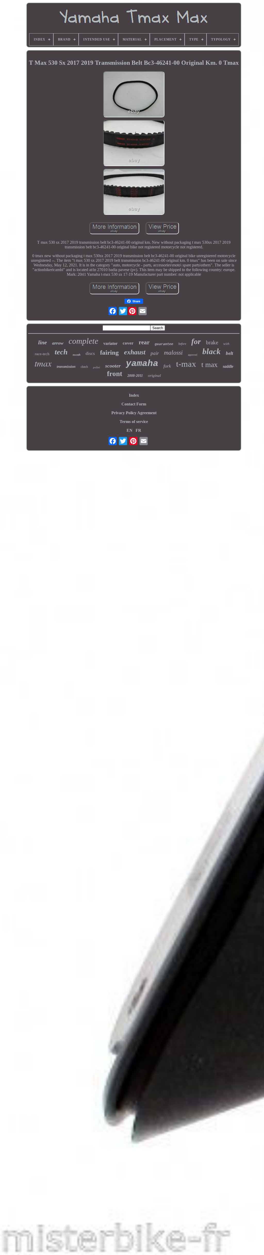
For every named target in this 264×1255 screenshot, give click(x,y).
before (182, 344)
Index (134, 395)
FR (138, 430)
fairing (109, 352)
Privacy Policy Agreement (133, 413)
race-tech (42, 354)
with (226, 344)
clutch (84, 367)
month (76, 354)
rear (144, 342)
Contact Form (133, 404)
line (42, 342)
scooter (113, 366)
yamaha (142, 363)
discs (90, 353)
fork (167, 366)
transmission (66, 367)
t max (209, 365)
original (154, 375)
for (196, 341)
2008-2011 (135, 376)
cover (128, 343)
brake (212, 342)
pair (155, 353)
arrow (57, 343)
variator (110, 343)
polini (96, 367)
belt (229, 353)
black (211, 351)
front (114, 374)
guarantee (164, 344)
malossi (173, 352)
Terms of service (134, 421)
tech (61, 352)
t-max (186, 364)
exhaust (134, 352)
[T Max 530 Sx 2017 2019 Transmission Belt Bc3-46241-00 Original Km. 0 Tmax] (133, 94)
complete (83, 341)
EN (130, 430)
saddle (228, 366)
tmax (43, 363)
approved (192, 354)
